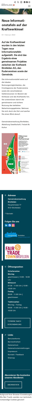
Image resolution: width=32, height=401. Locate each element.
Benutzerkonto (14, 338)
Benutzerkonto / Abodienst (14, 2)
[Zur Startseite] (8, 5)
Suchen (18, 2)
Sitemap (11, 358)
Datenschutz (13, 345)
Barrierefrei (21, 2)
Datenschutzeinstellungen (19, 348)
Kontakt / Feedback (16, 355)
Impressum (12, 351)
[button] (29, 6)
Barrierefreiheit (14, 342)
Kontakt (9, 214)
